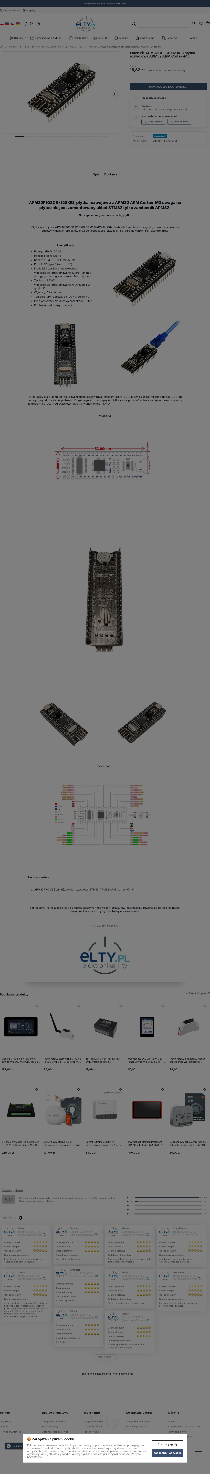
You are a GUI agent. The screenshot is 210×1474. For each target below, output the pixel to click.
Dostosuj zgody (168, 1444)
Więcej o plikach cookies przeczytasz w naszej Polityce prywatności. (84, 1455)
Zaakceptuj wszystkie (167, 1453)
